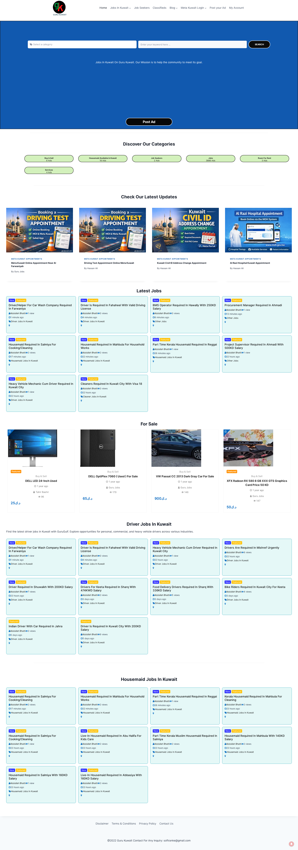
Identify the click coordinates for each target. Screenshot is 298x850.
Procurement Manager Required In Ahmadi (253, 305)
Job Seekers (142, 7)
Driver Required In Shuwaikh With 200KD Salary (41, 587)
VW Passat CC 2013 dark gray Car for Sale (185, 476)
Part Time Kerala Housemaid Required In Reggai (185, 344)
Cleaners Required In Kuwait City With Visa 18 (111, 383)
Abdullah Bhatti (18, 313)
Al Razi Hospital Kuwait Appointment (250, 263)
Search (259, 44)
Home (103, 7)
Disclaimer (102, 823)
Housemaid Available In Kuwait (103, 158)
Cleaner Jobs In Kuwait (94, 396)
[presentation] (39, 230)
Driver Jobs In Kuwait (22, 321)
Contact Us (166, 823)
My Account (236, 7)
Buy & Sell (49, 158)
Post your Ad (218, 7)
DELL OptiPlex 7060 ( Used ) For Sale (113, 476)
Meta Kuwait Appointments (26, 259)
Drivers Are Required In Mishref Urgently (252, 547)
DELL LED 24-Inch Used (41, 480)
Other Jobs (160, 321)
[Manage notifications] (291, 843)
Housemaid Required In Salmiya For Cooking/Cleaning (32, 346)
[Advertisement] (149, 91)
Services (49, 170)
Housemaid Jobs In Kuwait (24, 360)
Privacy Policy (147, 823)
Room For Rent (264, 158)
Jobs (210, 158)
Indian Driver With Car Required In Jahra (35, 626)
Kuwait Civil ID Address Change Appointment (181, 263)
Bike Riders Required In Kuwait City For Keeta (255, 587)
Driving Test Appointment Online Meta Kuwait (109, 263)
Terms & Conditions (124, 823)
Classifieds (159, 7)
